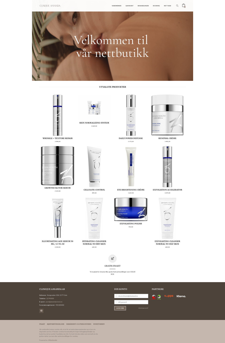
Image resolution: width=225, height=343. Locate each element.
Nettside (167, 6)
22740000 (50, 298)
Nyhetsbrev (99, 324)
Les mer (51, 336)
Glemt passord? (143, 308)
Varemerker (116, 6)
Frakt (42, 324)
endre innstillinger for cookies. (68, 336)
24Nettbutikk (52, 340)
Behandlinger (143, 6)
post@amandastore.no (54, 302)
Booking (156, 6)
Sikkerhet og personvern (78, 324)
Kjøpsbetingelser (55, 324)
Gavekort (129, 6)
